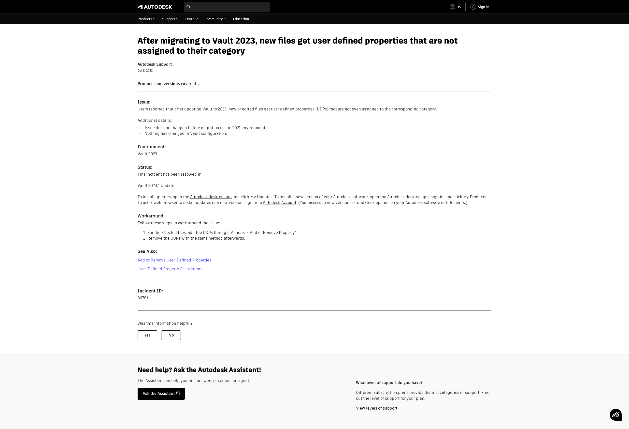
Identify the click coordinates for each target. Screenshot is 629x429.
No (171, 335)
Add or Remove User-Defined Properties (174, 260)
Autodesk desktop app (211, 197)
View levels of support (376, 408)
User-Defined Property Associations (170, 269)
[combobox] (227, 7)
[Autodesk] (155, 7)
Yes (147, 335)
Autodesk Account (279, 202)
